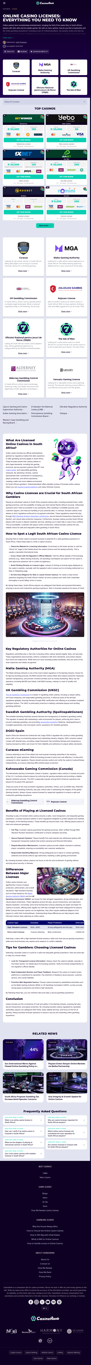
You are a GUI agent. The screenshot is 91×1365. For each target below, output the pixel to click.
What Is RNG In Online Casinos (45, 1239)
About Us (45, 1259)
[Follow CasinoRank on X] (42, 1302)
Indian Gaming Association (15, 413)
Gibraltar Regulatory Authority (73, 406)
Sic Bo (45, 1202)
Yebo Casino (45, 1177)
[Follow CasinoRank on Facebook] (30, 1302)
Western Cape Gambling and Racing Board (16, 421)
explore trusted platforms (28, 487)
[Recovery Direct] (29, 1331)
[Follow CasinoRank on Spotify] (53, 1302)
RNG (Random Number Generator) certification (30, 516)
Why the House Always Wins (45, 1226)
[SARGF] (40, 1340)
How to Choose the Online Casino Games (45, 1230)
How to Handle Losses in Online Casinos (45, 1243)
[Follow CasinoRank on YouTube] (48, 1302)
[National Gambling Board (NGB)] (12, 1331)
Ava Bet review (66, 180)
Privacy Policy (45, 1276)
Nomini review (66, 216)
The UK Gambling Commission (18, 695)
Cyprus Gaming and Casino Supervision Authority (15, 408)
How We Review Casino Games (45, 1210)
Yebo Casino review (66, 144)
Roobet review (23, 216)
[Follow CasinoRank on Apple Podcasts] (59, 1302)
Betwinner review (24, 144)
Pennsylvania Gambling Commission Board (41, 414)
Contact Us (45, 1263)
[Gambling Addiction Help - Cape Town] (75, 1331)
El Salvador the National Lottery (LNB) (42, 408)
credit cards (10, 470)
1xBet (45, 1173)
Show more (43, 225)
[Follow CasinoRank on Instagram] (36, 1302)
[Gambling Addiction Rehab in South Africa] (51, 1331)
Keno (45, 1197)
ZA (44, 1308)
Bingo (45, 1193)
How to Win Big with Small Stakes (45, 1235)
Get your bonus (23, 140)
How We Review (45, 1268)
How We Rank (45, 1272)
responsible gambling (49, 722)
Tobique (63, 413)
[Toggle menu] (4, 3)
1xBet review (24, 180)
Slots (45, 1206)
